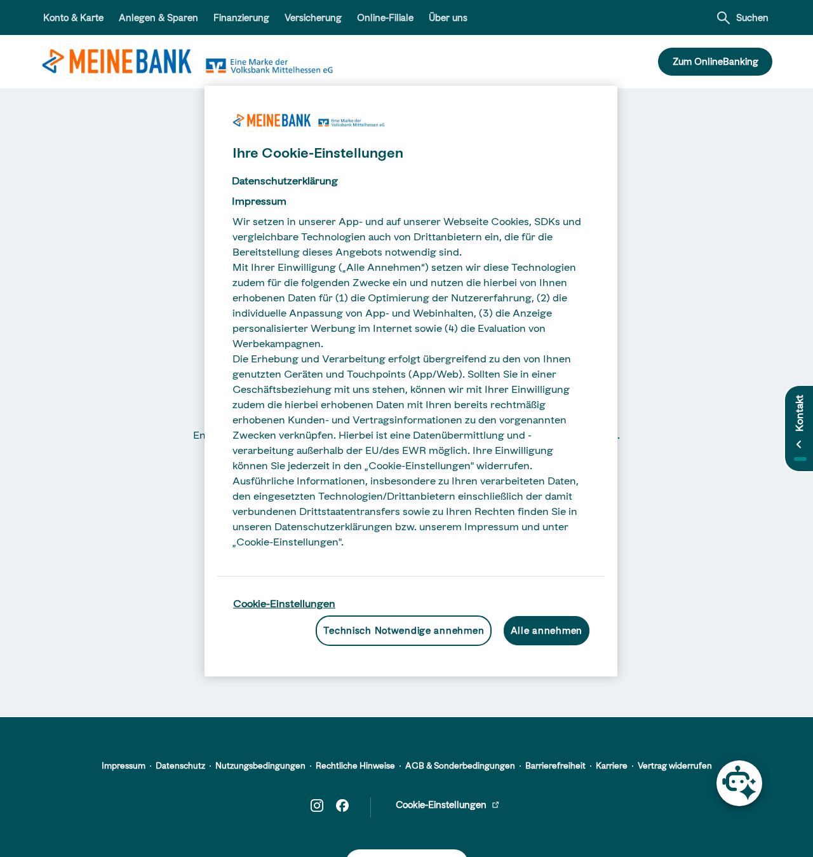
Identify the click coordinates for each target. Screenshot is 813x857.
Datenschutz (180, 765)
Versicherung (313, 17)
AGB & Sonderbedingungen (460, 765)
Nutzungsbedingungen (260, 765)
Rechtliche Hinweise (355, 765)
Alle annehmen (546, 629)
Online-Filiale (385, 17)
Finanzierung (241, 17)
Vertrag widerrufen (675, 765)
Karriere (612, 765)
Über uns (448, 17)
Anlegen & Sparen (158, 17)
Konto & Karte (73, 17)
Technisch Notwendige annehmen (403, 629)
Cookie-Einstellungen (284, 603)
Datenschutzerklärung (285, 180)
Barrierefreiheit (555, 765)
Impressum (123, 765)
